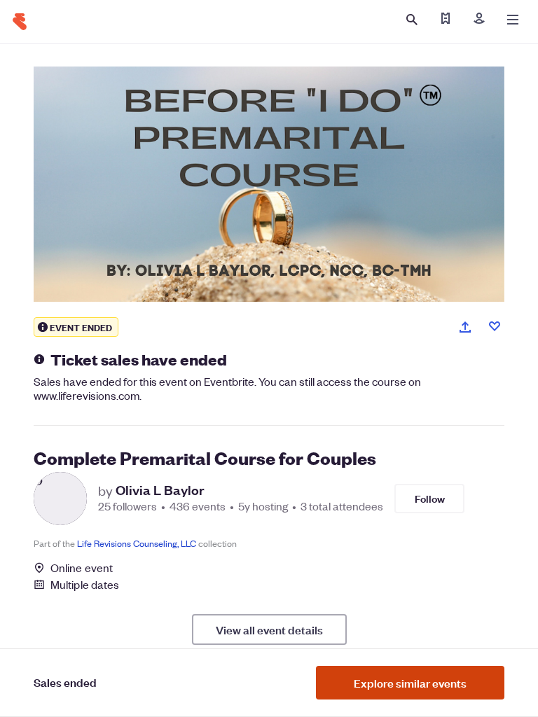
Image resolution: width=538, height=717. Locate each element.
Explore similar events (410, 682)
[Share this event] (465, 327)
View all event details (269, 629)
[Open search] (412, 19)
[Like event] (494, 326)
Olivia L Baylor (160, 490)
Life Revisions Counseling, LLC (136, 543)
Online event (81, 568)
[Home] (19, 21)
